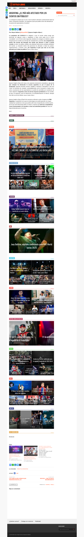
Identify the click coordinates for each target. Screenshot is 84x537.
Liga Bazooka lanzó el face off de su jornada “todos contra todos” (42, 271)
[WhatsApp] (6, 10)
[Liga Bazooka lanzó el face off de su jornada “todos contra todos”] (43, 267)
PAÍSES (14, 8)
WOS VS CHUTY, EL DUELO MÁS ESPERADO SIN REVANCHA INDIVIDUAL (48, 421)
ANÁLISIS (11, 408)
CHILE (11, 378)
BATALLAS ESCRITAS (32, 8)
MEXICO (11, 349)
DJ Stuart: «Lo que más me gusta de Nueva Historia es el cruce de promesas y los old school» (16, 280)
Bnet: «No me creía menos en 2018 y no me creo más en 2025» (47, 311)
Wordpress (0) (42, 484)
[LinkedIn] (6, 12)
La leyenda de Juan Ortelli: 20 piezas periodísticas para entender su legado (46, 281)
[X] (6, 17)
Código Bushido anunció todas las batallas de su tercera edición (20, 210)
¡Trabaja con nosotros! (27, 521)
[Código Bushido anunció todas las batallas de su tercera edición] (20, 206)
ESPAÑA (11, 288)
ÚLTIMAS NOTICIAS (13, 163)
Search (73, 1)
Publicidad (38, 521)
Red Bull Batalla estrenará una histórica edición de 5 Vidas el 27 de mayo (42, 209)
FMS (10, 226)
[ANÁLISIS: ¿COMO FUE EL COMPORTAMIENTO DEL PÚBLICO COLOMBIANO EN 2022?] (16, 449)
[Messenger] (6, 15)
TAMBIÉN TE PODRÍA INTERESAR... (17, 115)
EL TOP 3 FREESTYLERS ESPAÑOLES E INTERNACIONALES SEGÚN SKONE (14, 421)
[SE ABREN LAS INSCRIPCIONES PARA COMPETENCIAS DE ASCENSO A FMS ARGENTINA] (31, 451)
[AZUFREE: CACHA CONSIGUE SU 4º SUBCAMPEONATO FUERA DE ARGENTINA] (46, 452)
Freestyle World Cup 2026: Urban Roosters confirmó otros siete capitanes (43, 175)
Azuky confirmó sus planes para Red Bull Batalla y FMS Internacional (46, 219)
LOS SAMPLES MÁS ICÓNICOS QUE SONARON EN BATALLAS (17, 479)
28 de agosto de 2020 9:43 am (18, 25)
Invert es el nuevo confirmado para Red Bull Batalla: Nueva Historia (43, 301)
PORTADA (11, 127)
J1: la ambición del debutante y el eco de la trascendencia (31, 338)
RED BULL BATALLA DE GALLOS (16, 319)
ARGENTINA (12, 258)
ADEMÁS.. (12, 120)
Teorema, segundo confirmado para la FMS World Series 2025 (16, 402)
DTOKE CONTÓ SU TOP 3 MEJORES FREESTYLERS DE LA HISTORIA (25, 421)
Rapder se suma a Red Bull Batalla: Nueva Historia (16, 372)
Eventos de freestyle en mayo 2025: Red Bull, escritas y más (46, 372)
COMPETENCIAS (22, 8)
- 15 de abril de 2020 (24, 424)
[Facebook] (6, 7)
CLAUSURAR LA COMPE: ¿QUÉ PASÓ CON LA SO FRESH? (31, 282)
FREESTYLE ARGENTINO (22, 468)
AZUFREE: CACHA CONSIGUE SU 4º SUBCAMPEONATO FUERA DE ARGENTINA (45, 447)
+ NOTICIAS (12, 196)
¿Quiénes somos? (14, 521)
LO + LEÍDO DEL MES (14, 432)
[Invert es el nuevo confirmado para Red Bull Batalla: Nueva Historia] (43, 297)
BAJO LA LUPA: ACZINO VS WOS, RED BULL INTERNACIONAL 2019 (36, 421)
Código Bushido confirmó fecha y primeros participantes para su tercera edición (31, 219)
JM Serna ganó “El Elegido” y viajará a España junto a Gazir (31, 187)
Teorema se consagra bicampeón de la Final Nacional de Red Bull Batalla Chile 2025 (31, 401)
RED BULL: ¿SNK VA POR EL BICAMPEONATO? (47, 479)
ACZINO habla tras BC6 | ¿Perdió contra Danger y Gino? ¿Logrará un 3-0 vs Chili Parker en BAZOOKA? (31, 371)
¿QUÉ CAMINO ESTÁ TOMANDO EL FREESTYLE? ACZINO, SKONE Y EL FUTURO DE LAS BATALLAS (31, 148)
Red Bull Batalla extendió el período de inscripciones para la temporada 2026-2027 (20, 175)
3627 (11, 25)
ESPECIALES (40, 8)
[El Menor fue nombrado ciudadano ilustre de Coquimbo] (20, 388)
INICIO (9, 8)
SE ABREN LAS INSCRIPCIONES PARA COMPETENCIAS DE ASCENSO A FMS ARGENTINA (30, 457)
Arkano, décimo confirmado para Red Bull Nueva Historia (31, 312)
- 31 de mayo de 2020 (13, 424)
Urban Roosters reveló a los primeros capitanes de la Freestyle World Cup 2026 (46, 186)
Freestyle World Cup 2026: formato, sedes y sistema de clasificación (16, 219)
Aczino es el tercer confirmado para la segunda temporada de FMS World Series (43, 361)
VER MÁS (52, 163)
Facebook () (48, 484)
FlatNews (29, 534)
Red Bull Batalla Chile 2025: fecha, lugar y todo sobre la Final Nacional (46, 401)
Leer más (52, 127)
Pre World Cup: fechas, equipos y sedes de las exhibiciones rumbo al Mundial (19, 270)
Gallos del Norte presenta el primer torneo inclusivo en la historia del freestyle (16, 311)
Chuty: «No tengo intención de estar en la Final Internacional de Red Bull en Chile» (20, 300)
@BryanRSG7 (24, 32)
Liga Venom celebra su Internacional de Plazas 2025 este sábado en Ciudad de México (20, 361)
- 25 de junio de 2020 (47, 424)
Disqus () (52, 484)
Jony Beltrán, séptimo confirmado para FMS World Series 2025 (31, 246)
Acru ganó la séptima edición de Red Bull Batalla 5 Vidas (17, 187)
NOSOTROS (48, 8)
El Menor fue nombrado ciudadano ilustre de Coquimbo (20, 392)
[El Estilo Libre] (17, 5)
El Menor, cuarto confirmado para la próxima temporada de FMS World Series (42, 391)
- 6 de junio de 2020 (35, 424)
